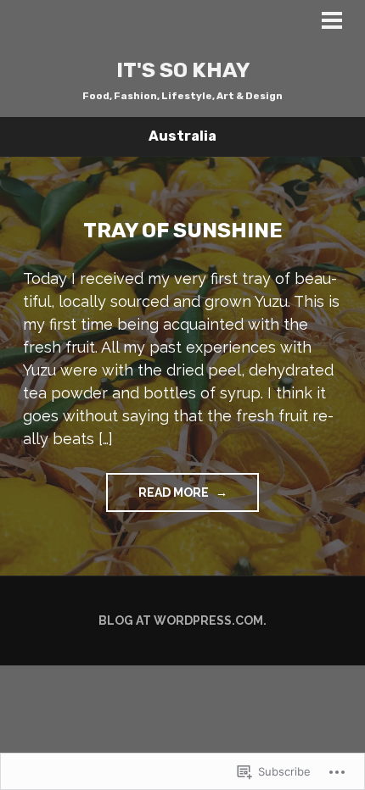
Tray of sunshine (183, 230)
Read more (158, 498)
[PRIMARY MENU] (332, 23)
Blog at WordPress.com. (182, 620)
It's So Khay (183, 70)
